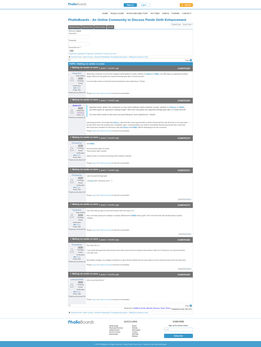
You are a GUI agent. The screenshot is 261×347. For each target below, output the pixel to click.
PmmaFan (77, 143)
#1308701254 (184, 100)
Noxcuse (156, 308)
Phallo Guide (113, 326)
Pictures (155, 13)
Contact (187, 13)
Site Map (135, 334)
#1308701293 (184, 275)
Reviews (135, 336)
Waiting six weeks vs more (138, 57)
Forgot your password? (77, 54)
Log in (94, 93)
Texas (162, 308)
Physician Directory (137, 13)
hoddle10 (136, 308)
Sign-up (130, 5)
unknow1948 (77, 279)
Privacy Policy (127, 344)
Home (105, 13)
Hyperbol (76, 73)
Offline (80, 78)
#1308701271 (184, 170)
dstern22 (77, 105)
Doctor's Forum (114, 332)
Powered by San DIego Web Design (154, 344)
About (134, 326)
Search (110, 27)
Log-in (143, 5)
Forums (175, 13)
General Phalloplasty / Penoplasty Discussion (110, 57)
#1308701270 (184, 138)
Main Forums (88, 57)
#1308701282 (184, 240)
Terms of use (137, 344)
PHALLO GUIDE (117, 13)
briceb (143, 308)
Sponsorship (113, 334)
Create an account (109, 54)
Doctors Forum (187, 24)
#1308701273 (184, 205)
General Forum (176, 24)
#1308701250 (184, 68)
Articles (135, 328)
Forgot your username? (94, 54)
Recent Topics (100, 27)
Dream (168, 308)
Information (136, 330)
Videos (165, 13)
